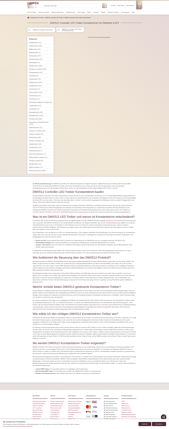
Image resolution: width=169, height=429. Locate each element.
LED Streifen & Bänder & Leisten (40, 102)
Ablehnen (145, 424)
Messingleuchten (35, 112)
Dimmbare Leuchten (37, 69)
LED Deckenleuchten (39, 401)
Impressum (124, 403)
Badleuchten (34, 49)
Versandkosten (55, 410)
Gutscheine (33, 76)
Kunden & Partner (113, 12)
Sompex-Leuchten (36, 134)
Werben (70, 416)
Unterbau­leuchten (35, 150)
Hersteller (71, 414)
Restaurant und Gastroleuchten (39, 123)
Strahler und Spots (36, 141)
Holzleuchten (35, 79)
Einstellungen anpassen (25, 426)
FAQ (133, 12)
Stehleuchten (35, 137)
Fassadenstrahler (82, 212)
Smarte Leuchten (43, 12)
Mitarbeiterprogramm (74, 412)
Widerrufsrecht (126, 408)
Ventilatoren (36, 419)
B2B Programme (73, 410)
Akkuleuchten (35, 42)
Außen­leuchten (70, 12)
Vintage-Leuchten (36, 160)
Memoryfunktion (38, 410)
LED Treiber (81, 12)
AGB (122, 401)
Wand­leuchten (35, 164)
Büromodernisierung (56, 403)
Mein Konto (121, 5)
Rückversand (54, 416)
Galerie (103, 12)
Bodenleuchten (34, 52)
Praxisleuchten (35, 119)
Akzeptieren (159, 424)
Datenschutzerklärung (10, 426)
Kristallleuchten (35, 85)
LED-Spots (48, 212)
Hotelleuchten (35, 82)
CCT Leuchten (37, 408)
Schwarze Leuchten (37, 131)
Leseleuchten (35, 105)
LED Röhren (34, 99)
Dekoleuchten (35, 66)
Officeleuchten (37, 416)
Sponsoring (54, 419)
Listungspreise (54, 412)
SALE (89, 12)
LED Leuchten (31, 12)
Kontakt (113, 5)
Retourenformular (55, 408)
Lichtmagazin (125, 12)
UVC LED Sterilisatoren (37, 154)
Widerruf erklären (126, 412)
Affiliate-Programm (74, 403)
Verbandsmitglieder (74, 408)
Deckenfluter (34, 62)
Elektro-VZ (71, 419)
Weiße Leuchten (36, 167)
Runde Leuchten (38, 405)
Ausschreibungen (73, 405)
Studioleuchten (35, 144)
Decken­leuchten (36, 59)
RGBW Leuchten (38, 412)
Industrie (96, 12)
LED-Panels (56, 212)
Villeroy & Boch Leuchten (38, 157)
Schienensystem (35, 127)
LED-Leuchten (44, 200)
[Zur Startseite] (28, 18)
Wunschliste (130, 5)
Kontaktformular (126, 410)
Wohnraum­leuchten (57, 12)
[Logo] (33, 8)
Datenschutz (125, 405)
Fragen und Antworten (57, 401)
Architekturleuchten (39, 403)
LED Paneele (35, 95)
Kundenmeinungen (56, 405)
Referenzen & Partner (75, 401)
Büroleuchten (35, 56)
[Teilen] (164, 417)
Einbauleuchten (35, 72)
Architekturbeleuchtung (113, 223)
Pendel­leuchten (36, 115)
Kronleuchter (34, 89)
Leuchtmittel (34, 109)
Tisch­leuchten (35, 147)
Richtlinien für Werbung (128, 416)
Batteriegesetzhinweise (128, 414)
